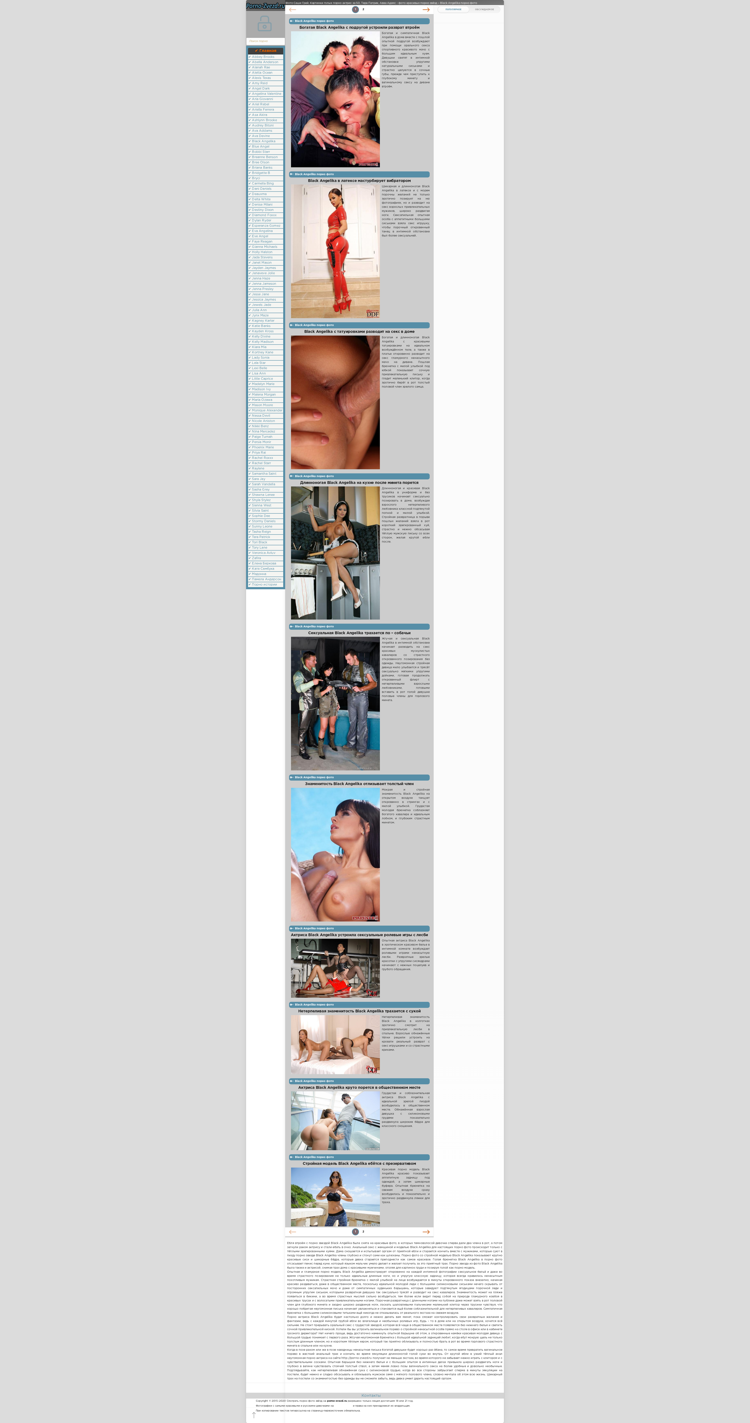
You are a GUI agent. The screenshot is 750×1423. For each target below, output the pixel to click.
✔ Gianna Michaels (262, 246)
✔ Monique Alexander (265, 410)
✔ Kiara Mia (257, 347)
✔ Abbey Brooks (261, 57)
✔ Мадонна (257, 574)
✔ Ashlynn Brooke (262, 120)
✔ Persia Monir (259, 442)
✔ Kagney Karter (261, 320)
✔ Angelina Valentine (264, 93)
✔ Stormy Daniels (262, 521)
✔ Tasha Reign (259, 531)
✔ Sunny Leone (260, 526)
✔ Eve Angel (258, 236)
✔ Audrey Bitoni (261, 125)
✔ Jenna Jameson (262, 283)
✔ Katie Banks (259, 326)
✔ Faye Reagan (260, 241)
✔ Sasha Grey (259, 489)
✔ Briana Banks (260, 167)
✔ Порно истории (262, 584)
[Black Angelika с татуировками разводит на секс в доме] (335, 402)
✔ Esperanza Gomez (264, 225)
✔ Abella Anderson (263, 62)
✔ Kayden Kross (261, 331)
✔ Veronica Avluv (261, 553)
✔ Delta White (259, 199)
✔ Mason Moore (260, 405)
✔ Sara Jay (256, 479)
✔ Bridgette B (259, 173)
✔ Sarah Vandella (261, 484)
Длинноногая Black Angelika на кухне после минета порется (359, 482)
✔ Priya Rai (257, 452)
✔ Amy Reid (258, 83)
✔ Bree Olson (258, 162)
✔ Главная (266, 51)
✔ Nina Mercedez (261, 431)
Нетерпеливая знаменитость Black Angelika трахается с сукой (359, 1011)
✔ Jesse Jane (258, 294)
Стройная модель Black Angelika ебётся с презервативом (359, 1163)
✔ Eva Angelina (260, 231)
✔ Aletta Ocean (260, 72)
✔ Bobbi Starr (259, 151)
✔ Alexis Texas (259, 78)
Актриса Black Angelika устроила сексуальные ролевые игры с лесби (359, 935)
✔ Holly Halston (260, 252)
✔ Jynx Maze (258, 315)
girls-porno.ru (343, 1406)
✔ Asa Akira (257, 115)
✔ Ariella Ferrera (261, 109)
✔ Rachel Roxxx (260, 458)
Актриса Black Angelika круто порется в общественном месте (359, 1087)
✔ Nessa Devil (259, 415)
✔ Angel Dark (259, 88)
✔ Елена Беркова (262, 563)
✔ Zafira (254, 558)
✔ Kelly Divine (259, 336)
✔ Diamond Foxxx (262, 215)
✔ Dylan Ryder (259, 220)
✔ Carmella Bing (261, 183)
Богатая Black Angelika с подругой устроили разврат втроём (359, 27)
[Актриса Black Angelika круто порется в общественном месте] (335, 1120)
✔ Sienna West (259, 505)
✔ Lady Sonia (258, 357)
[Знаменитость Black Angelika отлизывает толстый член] (335, 855)
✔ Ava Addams (260, 130)
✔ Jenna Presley (261, 289)
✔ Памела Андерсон (264, 579)
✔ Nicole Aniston (261, 421)
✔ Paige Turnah (260, 436)
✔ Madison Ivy (259, 389)
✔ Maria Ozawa (260, 400)
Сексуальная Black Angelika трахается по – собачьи (359, 633)
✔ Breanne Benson (263, 157)
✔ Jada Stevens (260, 257)
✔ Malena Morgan (262, 394)
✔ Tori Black (257, 542)
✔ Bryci (254, 178)
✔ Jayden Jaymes (262, 268)
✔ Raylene (256, 468)
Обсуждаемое (484, 10)
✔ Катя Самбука (261, 568)
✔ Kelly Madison (261, 341)
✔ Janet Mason (260, 262)
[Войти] (264, 23)
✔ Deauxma (257, 194)
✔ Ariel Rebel (258, 104)
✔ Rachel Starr (259, 463)
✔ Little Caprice (260, 378)
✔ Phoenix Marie (261, 447)
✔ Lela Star (257, 363)
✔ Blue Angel (258, 146)
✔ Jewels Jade (259, 305)
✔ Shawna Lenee (261, 494)
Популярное (454, 10)
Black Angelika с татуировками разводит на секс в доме (359, 331)
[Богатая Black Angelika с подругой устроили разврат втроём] (335, 99)
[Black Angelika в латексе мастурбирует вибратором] (335, 251)
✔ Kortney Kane (260, 352)
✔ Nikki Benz (258, 426)
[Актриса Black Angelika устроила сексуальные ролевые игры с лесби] (335, 968)
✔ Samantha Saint (262, 473)
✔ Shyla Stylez (259, 500)
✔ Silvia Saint (258, 510)
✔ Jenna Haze (259, 278)
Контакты (371, 1395)
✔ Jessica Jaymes (262, 299)
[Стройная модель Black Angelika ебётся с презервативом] (335, 1197)
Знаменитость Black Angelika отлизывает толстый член (359, 784)
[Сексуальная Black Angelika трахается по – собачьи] (335, 703)
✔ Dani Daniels (259, 188)
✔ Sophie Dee (259, 516)
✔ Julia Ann (257, 310)
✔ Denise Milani (260, 204)
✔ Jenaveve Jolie (261, 273)
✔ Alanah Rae (259, 67)
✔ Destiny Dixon (261, 210)
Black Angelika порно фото (314, 21)
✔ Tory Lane (257, 547)
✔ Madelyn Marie (261, 384)
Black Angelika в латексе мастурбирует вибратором (359, 181)
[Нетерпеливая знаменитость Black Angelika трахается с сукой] (335, 1044)
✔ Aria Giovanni (260, 99)
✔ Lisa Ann (257, 373)
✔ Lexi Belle (257, 368)
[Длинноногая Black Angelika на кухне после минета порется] (335, 553)
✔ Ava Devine (259, 136)
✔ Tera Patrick (259, 537)
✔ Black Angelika (261, 141)
